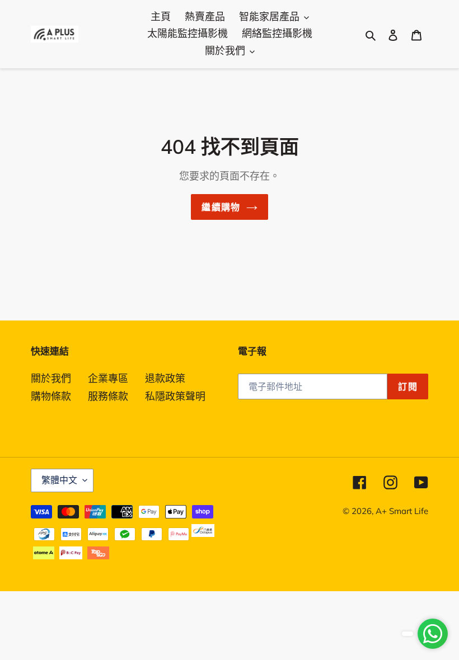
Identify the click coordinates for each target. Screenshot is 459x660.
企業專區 (108, 378)
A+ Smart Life (402, 511)
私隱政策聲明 (175, 396)
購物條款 (51, 396)
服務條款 (108, 396)
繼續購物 (221, 207)
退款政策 (165, 378)
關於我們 (51, 378)
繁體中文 (59, 479)
